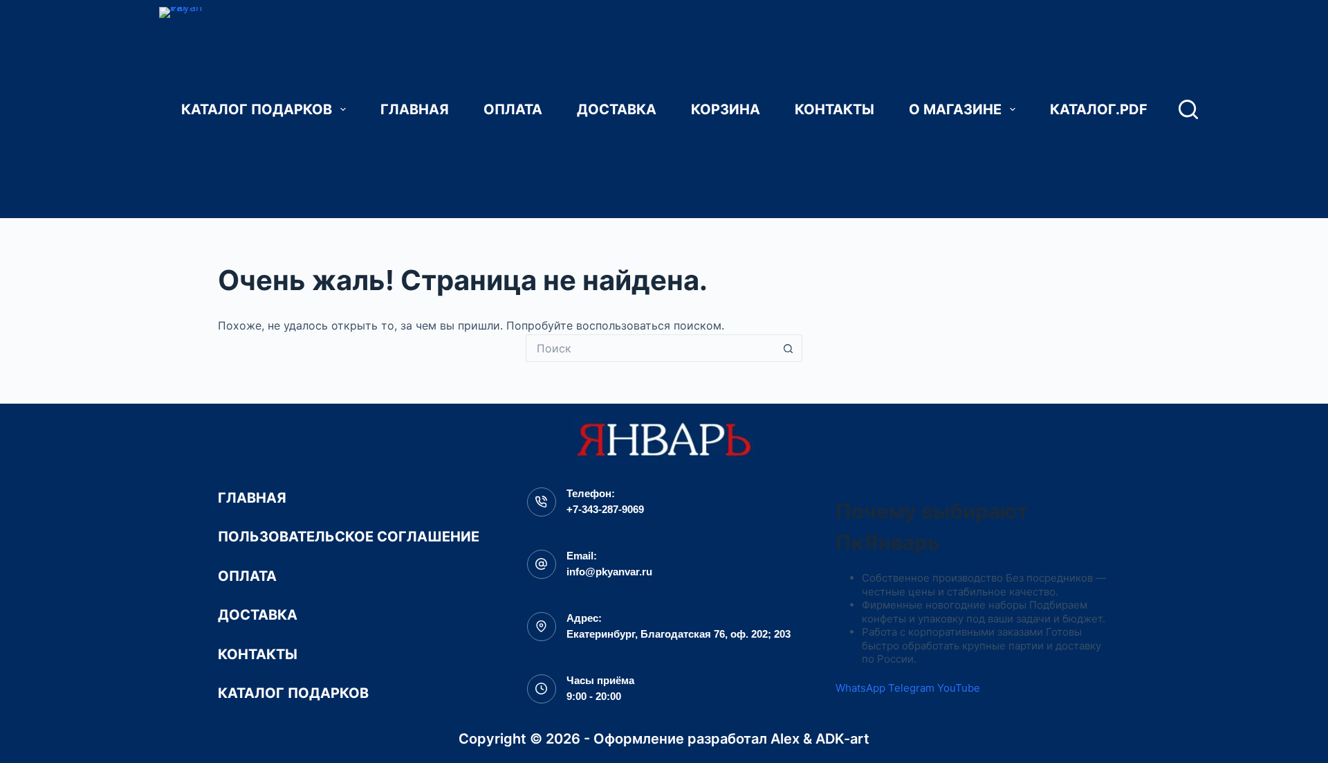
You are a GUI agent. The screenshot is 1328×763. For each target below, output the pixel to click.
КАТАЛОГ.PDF (1098, 109)
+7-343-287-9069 (605, 509)
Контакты (834, 109)
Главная (414, 109)
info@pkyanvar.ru (609, 571)
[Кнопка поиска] (788, 348)
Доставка (616, 109)
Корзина (725, 109)
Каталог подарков (256, 109)
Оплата (512, 109)
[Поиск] (1188, 109)
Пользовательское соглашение (348, 536)
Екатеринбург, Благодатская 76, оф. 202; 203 (678, 634)
